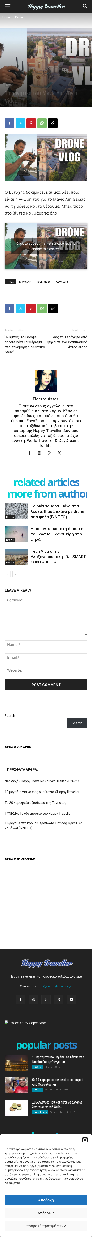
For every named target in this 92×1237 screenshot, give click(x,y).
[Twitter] (20, 123)
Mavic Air (25, 281)
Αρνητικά (62, 281)
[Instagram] (41, 453)
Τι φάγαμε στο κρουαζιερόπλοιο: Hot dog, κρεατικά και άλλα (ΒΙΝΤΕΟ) (43, 825)
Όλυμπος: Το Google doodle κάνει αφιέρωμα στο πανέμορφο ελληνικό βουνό (25, 344)
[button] (85, 1139)
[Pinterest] (31, 123)
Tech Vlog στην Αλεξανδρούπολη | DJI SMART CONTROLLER (58, 556)
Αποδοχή (46, 1200)
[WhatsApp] (42, 123)
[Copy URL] (53, 123)
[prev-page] (8, 574)
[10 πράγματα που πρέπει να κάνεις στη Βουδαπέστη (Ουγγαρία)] (16, 1063)
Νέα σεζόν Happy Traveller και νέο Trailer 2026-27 (42, 781)
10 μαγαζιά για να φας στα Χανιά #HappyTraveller (42, 792)
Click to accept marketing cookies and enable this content (46, 246)
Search (10, 715)
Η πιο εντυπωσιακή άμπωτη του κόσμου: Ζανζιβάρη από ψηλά (57, 534)
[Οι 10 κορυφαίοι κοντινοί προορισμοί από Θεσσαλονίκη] (16, 1085)
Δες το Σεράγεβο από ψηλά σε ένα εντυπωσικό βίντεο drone (67, 342)
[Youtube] (71, 999)
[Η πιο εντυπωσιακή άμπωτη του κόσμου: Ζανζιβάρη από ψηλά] (16, 534)
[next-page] (15, 574)
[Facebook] (9, 123)
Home (6, 17)
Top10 (37, 1067)
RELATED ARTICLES (46, 482)
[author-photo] (46, 392)
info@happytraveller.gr (55, 986)
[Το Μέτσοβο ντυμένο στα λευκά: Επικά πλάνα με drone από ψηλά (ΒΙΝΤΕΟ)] (16, 511)
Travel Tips (40, 1112)
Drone (19, 17)
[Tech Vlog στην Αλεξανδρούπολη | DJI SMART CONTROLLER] (16, 557)
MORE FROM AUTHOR (48, 493)
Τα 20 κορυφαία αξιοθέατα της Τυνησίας (35, 803)
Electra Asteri (46, 399)
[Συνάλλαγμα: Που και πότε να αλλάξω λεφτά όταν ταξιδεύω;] (16, 1108)
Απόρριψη (46, 1213)
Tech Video (43, 281)
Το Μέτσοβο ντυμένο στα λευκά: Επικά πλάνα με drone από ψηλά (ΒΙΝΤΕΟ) (57, 511)
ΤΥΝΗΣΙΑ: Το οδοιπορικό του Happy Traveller (38, 813)
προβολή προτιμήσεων (46, 1226)
